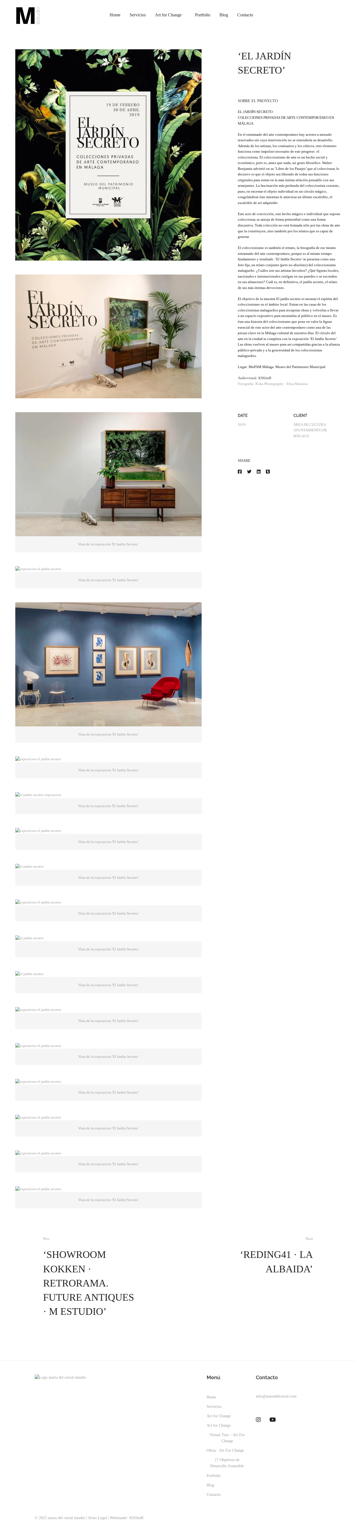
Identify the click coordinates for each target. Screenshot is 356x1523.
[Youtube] (273, 1420)
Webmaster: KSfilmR (127, 1518)
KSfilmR (264, 378)
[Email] (277, 471)
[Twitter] (249, 471)
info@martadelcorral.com (276, 1396)
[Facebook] (240, 471)
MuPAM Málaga (261, 367)
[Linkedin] (258, 471)
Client (300, 415)
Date (243, 415)
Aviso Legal (97, 1518)
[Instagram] (258, 1420)
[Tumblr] (268, 471)
